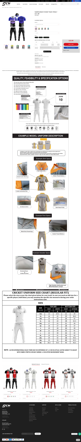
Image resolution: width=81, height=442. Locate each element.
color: (36, 26)
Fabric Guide (41, 37)
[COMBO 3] (42, 28)
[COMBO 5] (48, 28)
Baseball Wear (31, 410)
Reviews (44, 67)
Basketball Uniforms (32, 412)
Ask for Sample (44, 413)
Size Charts (57, 409)
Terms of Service (70, 410)
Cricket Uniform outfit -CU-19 (11, 391)
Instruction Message (36, 48)
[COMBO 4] (45, 28)
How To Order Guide (46, 37)
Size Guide (36, 37)
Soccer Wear (31, 409)
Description (38, 67)
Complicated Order (45, 412)
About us (43, 410)
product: (36, 22)
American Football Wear (33, 419)
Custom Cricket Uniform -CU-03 (31, 391)
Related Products (36, 364)
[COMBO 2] (39, 28)
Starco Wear (37, 15)
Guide (35, 35)
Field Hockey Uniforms (32, 417)
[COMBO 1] (36, 28)
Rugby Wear (31, 420)
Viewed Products (45, 364)
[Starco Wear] (6, 5)
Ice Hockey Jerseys (32, 416)
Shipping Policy (70, 412)
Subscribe (37, 433)
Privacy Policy (70, 409)
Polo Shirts (30, 413)
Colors (56, 410)
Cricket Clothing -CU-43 (50, 391)
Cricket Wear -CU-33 (69, 391)
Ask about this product (71, 47)
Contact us (43, 409)
